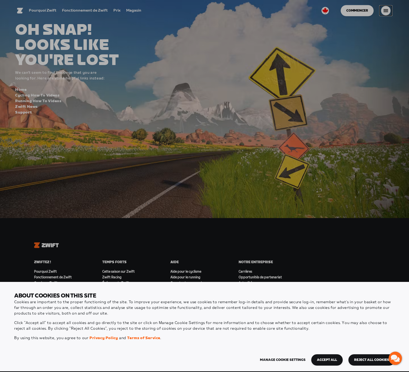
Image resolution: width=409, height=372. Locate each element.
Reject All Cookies (371, 360)
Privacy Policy (103, 338)
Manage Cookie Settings (283, 360)
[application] (395, 358)
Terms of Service (143, 338)
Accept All (327, 360)
